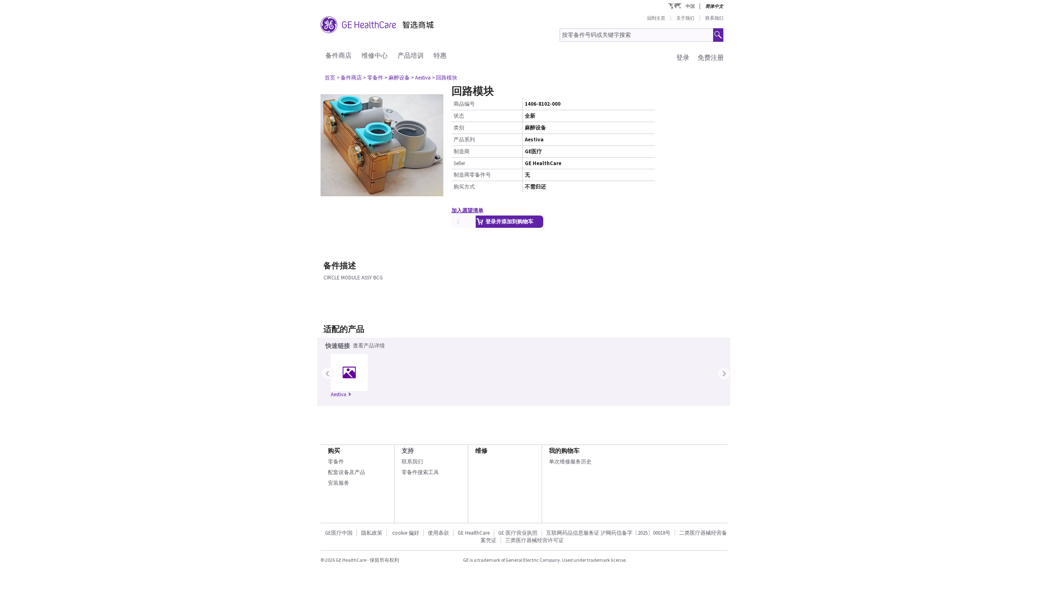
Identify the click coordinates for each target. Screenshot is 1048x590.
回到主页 (656, 18)
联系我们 (714, 18)
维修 (481, 450)
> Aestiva (421, 77)
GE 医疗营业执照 (518, 532)
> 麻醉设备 (397, 77)
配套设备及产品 (346, 472)
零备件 (336, 461)
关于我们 (685, 18)
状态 (459, 115)
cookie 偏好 (405, 532)
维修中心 (374, 55)
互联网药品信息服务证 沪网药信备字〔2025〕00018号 (608, 532)
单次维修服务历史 (570, 461)
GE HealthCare (474, 532)
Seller (459, 163)
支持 (408, 450)
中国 (690, 6)
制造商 (462, 151)
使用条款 (438, 532)
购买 (334, 450)
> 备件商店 (349, 77)
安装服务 (338, 482)
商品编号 (464, 103)
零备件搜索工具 (420, 472)
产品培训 (411, 55)
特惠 (440, 55)
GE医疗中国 (338, 532)
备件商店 (338, 55)
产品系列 (464, 139)
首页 (330, 77)
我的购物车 (564, 450)
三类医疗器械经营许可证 (534, 540)
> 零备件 (373, 77)
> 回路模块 (444, 77)
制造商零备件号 (472, 174)
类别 (459, 127)
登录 (682, 57)
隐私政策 (371, 532)
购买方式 (464, 186)
